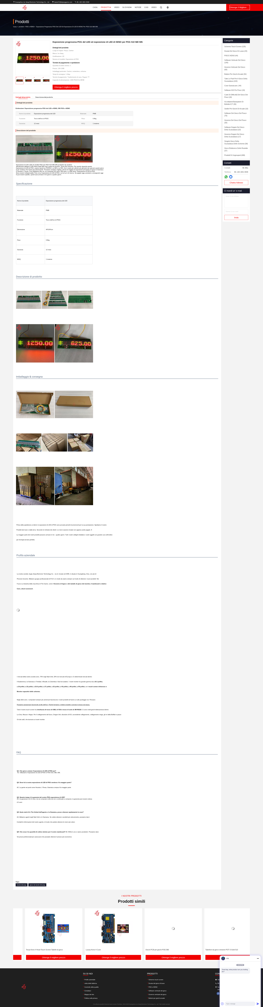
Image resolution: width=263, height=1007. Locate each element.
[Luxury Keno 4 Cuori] (41, 928)
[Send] (258, 1003)
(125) (235, 46)
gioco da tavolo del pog (37, 885)
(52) (235, 74)
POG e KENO (29, 26)
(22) (234, 128)
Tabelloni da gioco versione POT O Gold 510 (150, 950)
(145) (234, 61)
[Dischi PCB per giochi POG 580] (101, 928)
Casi (146, 7)
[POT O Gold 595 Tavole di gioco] (221, 928)
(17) (234, 135)
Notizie (138, 7)
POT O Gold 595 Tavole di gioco (205, 950)
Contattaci (87, 991)
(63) (234, 68)
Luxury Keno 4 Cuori (21, 950)
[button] (17, 932)
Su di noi (126, 7)
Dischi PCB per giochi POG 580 (85, 950)
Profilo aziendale (89, 979)
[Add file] (222, 1003)
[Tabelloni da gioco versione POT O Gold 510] (161, 928)
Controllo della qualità (91, 987)
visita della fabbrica (90, 983)
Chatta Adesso (236, 183)
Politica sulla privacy (90, 998)
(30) (233, 103)
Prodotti (105, 7)
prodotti (21, 26)
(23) (235, 51)
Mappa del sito (89, 994)
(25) (235, 121)
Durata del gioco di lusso (157, 983)
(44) (231, 55)
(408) (234, 155)
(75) (235, 114)
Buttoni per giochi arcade (157, 998)
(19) (234, 90)
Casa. (95, 7)
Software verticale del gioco (157, 991)
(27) (236, 149)
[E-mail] (230, 176)
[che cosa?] (226, 177)
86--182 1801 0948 (82, 2)
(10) (236, 109)
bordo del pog (21, 885)
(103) (235, 80)
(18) (236, 96)
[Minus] (258, 958)
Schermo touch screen (156, 979)
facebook (218, 993)
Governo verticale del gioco (157, 994)
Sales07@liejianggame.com (63, 2)
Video (116, 7)
